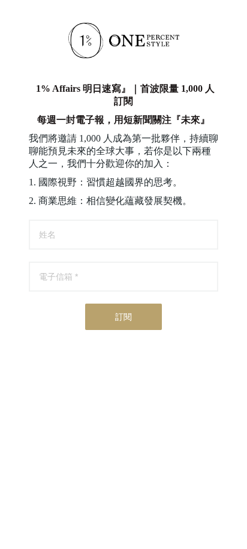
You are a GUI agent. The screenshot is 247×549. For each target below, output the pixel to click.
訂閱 (123, 317)
